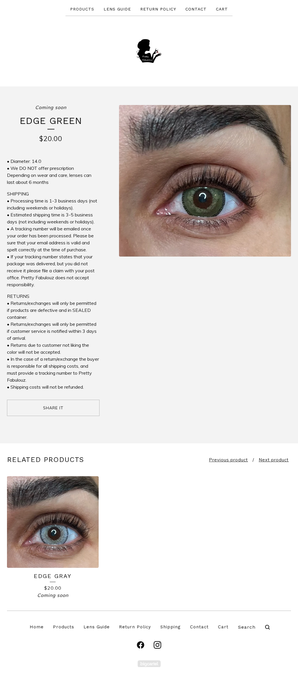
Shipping (170, 627)
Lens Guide (117, 9)
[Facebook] (140, 645)
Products (82, 9)
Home (37, 627)
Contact (196, 9)
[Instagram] (157, 645)
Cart (222, 9)
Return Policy (158, 9)
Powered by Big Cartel (149, 663)
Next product (274, 460)
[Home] (149, 50)
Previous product (228, 460)
